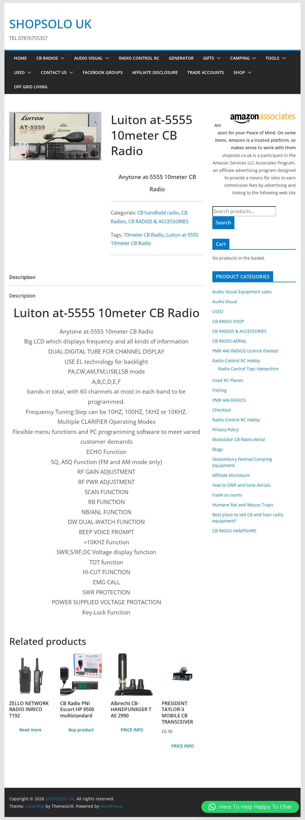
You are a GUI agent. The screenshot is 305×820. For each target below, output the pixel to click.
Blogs (217, 449)
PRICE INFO (132, 730)
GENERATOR (181, 58)
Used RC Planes (227, 380)
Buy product (81, 730)
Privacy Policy (225, 429)
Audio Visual (88, 58)
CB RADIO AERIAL (229, 341)
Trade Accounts (205, 72)
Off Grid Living (30, 87)
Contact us (54, 72)
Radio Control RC (139, 58)
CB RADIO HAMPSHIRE (234, 531)
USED (19, 72)
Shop (239, 72)
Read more (30, 730)
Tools (272, 58)
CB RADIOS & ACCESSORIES (158, 221)
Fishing (219, 390)
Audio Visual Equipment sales (242, 292)
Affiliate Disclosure (155, 72)
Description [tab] (22, 277)
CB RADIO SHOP (228, 321)
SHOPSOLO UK (50, 24)
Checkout (221, 410)
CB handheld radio (158, 212)
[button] (61, 58)
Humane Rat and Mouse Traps (242, 505)
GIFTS (208, 58)
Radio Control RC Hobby (236, 360)
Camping (240, 58)
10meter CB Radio (144, 235)
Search (223, 222)
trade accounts (227, 495)
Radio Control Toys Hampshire (248, 369)
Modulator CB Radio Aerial (238, 439)
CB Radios (47, 58)
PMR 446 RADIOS (229, 400)
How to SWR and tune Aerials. (242, 485)
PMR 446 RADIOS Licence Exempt (245, 351)
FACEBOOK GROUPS (103, 72)
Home (20, 58)
